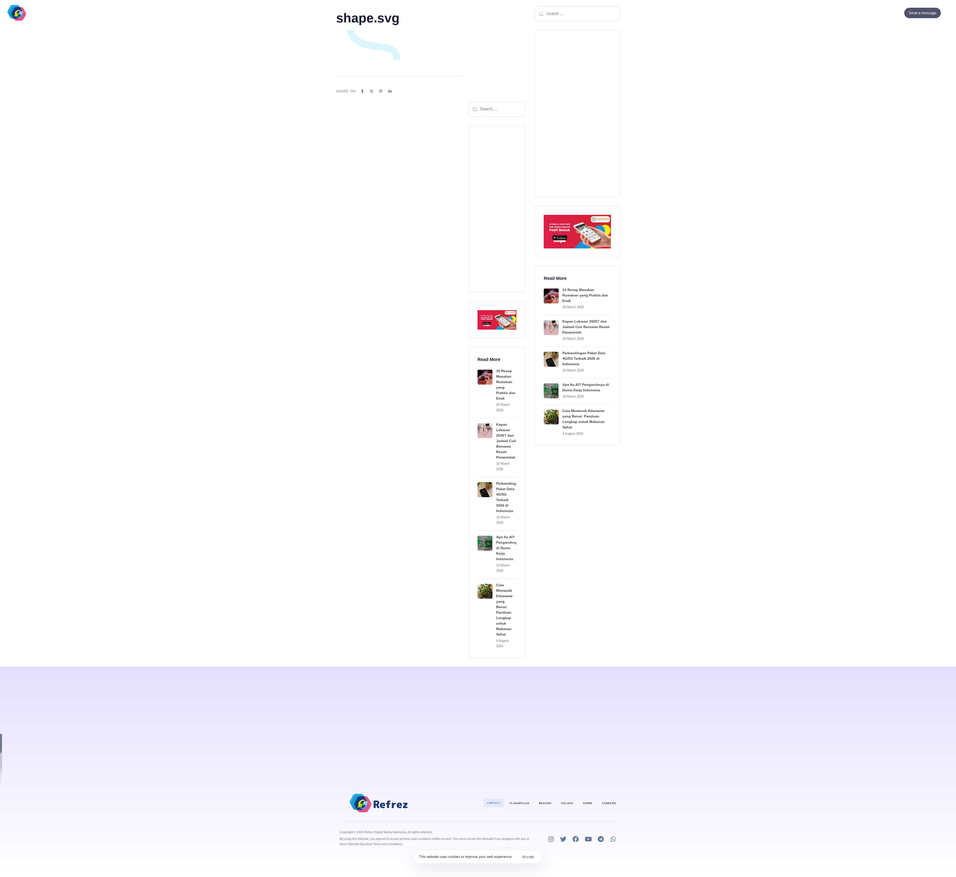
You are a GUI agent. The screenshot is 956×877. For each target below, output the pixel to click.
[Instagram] (551, 839)
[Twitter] (891, 13)
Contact (513, 13)
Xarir (587, 803)
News (544, 13)
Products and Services (443, 13)
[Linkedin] (390, 91)
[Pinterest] (381, 91)
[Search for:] (497, 109)
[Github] (897, 13)
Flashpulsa (519, 803)
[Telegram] (601, 839)
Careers (609, 803)
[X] (371, 91)
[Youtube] (588, 839)
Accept (528, 857)
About (487, 13)
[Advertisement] (497, 209)
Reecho (545, 803)
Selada (567, 803)
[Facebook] (884, 13)
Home (404, 13)
